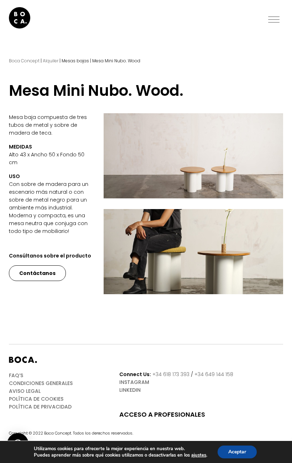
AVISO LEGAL (25, 391)
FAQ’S (16, 375)
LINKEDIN (130, 390)
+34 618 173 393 (170, 374)
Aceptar (237, 451)
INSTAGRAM (134, 382)
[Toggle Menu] (274, 19)
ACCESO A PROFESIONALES (162, 414)
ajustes (198, 455)
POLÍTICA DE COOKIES (36, 398)
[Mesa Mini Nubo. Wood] (193, 155)
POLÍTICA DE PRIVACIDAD (40, 406)
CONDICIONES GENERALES (41, 383)
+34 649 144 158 (213, 374)
